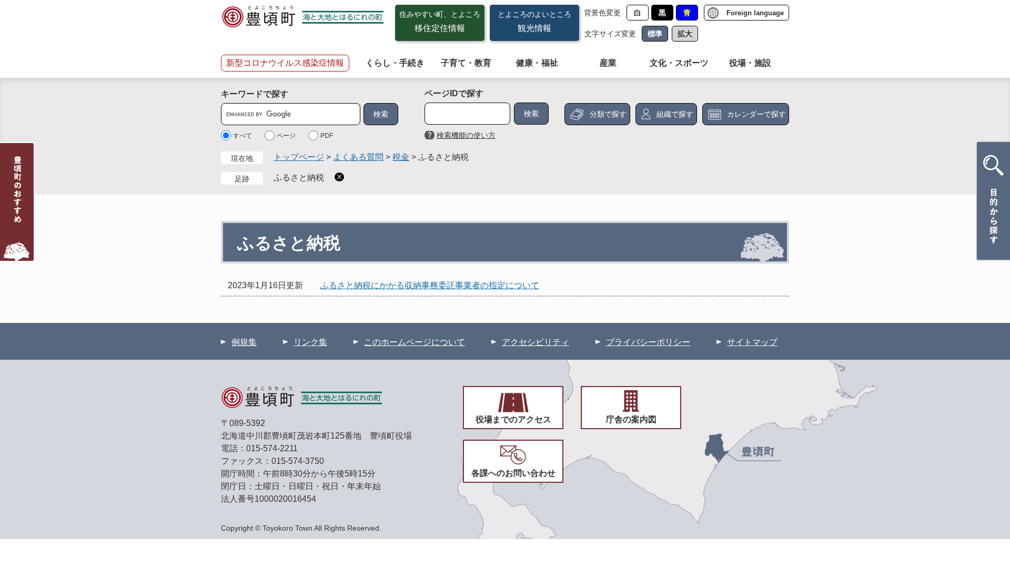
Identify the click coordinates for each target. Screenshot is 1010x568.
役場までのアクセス (513, 419)
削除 (339, 177)
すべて (242, 135)
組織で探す (674, 114)
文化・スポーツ (679, 62)
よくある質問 (358, 157)
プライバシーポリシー (648, 342)
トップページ (299, 157)
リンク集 (310, 342)
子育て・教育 (466, 62)
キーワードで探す (254, 93)
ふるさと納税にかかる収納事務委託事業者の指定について (429, 285)
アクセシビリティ (535, 342)
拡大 (685, 33)
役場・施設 (750, 62)
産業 (608, 62)
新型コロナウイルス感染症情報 (285, 62)
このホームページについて (414, 342)
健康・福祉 (537, 62)
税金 (400, 157)
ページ (286, 135)
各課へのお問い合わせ (513, 473)
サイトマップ (752, 342)
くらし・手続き (395, 62)
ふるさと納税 (299, 177)
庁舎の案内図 (631, 419)
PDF (326, 135)
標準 (655, 33)
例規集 (244, 342)
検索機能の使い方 (466, 135)
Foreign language (755, 13)
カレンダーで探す (756, 114)
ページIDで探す (454, 93)
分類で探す (608, 114)
